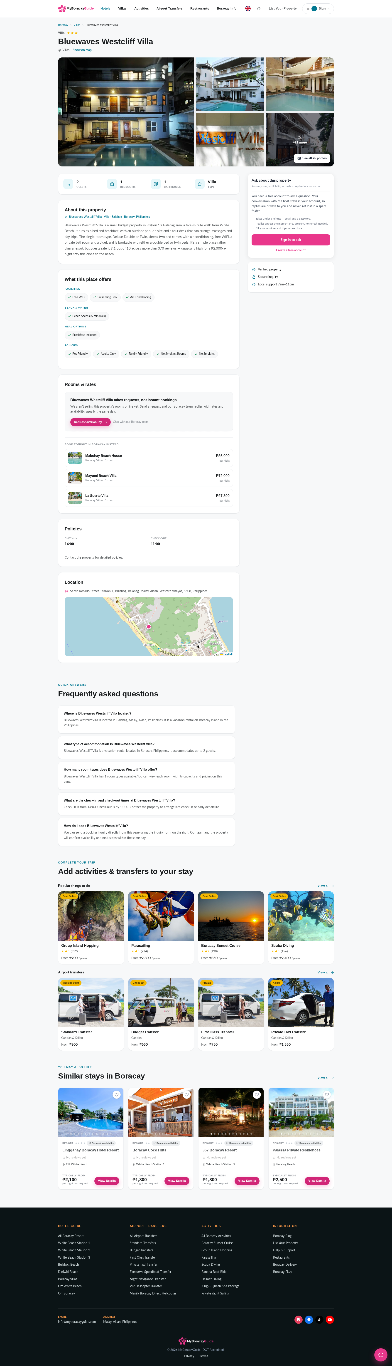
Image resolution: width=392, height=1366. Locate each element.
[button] (148, 626)
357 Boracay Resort (220, 1150)
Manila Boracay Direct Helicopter (153, 1293)
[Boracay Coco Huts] (161, 1112)
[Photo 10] (103, 1134)
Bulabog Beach (68, 1264)
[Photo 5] (85, 1134)
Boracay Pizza (282, 1272)
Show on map (82, 50)
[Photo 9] (100, 1134)
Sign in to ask (291, 240)
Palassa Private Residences (297, 1150)
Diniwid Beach (68, 1272)
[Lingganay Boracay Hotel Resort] (90, 1112)
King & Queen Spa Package (220, 1286)
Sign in (322, 8)
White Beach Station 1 (74, 1243)
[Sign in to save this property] (117, 1095)
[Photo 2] (74, 1134)
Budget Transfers (141, 1250)
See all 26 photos (314, 158)
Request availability (88, 422)
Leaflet (227, 654)
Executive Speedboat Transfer (150, 1272)
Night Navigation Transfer (148, 1279)
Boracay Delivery (285, 1264)
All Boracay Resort (71, 1236)
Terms (204, 1356)
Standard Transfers (143, 1243)
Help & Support (284, 1250)
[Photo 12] (111, 1134)
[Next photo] (118, 1112)
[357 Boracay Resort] (231, 1112)
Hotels (105, 8)
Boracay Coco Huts (149, 1150)
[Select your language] (247, 8)
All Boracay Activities (216, 1236)
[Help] (258, 8)
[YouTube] (330, 1320)
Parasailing (208, 1257)
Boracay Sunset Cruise (217, 1243)
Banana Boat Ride (213, 1272)
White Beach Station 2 (74, 1250)
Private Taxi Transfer (143, 1264)
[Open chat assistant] (380, 1354)
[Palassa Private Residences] (301, 1112)
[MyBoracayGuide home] (76, 8)
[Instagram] (298, 1320)
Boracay (63, 25)
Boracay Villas (67, 1279)
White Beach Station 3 (74, 1257)
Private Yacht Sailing (215, 1293)
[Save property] (117, 1095)
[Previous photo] (63, 1112)
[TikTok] (319, 1320)
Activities (141, 8)
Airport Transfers (170, 8)
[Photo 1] (71, 1134)
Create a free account (291, 250)
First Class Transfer (143, 1257)
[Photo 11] (107, 1134)
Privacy (189, 1356)
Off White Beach (70, 1286)
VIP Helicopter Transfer (146, 1286)
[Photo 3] (78, 1134)
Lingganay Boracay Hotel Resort (90, 1150)
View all (323, 886)
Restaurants (199, 8)
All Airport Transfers (143, 1236)
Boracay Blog (282, 1236)
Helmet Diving (211, 1279)
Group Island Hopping (216, 1250)
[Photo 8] (96, 1134)
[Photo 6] (89, 1134)
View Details (107, 1181)
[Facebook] (309, 1320)
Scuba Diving (210, 1264)
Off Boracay (66, 1293)
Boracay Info (227, 8)
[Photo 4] (81, 1134)
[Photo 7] (92, 1134)
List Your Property (283, 8)
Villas (122, 8)
